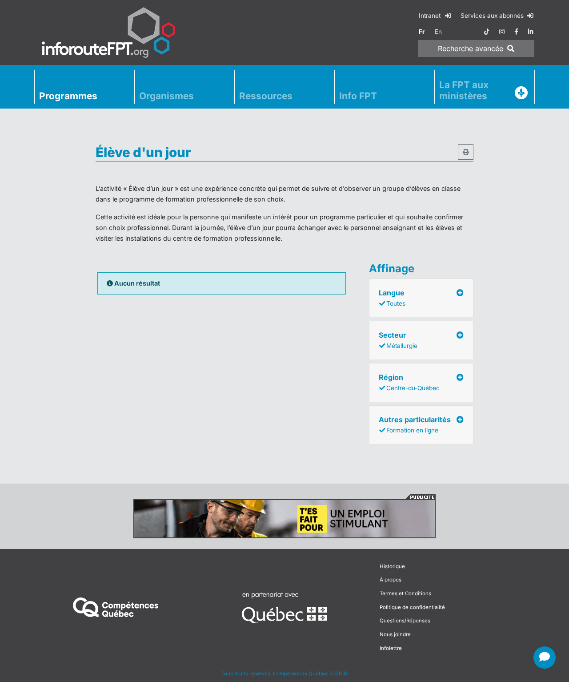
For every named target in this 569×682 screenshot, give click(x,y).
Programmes (68, 95)
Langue (392, 297)
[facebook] (516, 31)
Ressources (266, 95)
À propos (390, 580)
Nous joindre (395, 634)
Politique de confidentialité (412, 607)
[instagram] (502, 31)
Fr (422, 31)
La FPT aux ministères (464, 90)
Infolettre (391, 648)
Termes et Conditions (405, 593)
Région (409, 382)
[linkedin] (530, 31)
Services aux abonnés (493, 15)
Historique (392, 566)
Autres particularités (415, 424)
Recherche (470, 48)
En (438, 31)
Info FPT (358, 95)
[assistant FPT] (544, 657)
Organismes (166, 95)
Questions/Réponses (405, 620)
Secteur (398, 340)
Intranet (430, 15)
